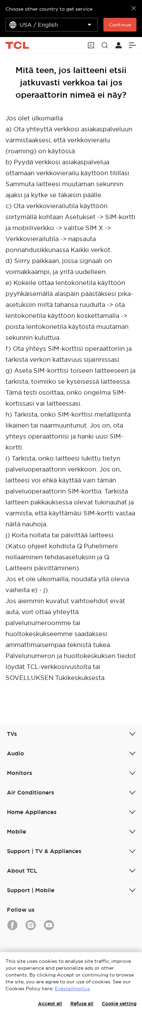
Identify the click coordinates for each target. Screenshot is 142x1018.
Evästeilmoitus (72, 988)
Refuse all (81, 1004)
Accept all (50, 1004)
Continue (120, 25)
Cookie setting (119, 1004)
